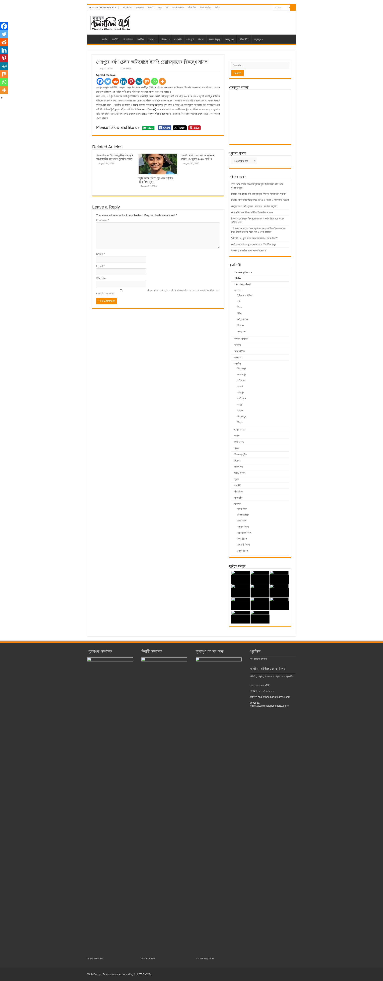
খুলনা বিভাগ (242, 508)
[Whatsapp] (154, 81)
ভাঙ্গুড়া (240, 404)
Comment (102, 220)
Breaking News (243, 272)
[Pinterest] (131, 81)
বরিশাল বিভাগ (243, 526)
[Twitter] (107, 81)
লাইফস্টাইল (127, 7)
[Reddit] (115, 81)
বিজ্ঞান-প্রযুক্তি (205, 7)
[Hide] (1, 97)
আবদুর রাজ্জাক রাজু (95, 958)
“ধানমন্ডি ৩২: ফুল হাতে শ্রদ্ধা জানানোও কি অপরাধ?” (254, 238)
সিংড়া (239, 422)
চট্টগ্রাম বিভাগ (243, 514)
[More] (162, 81)
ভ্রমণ (236, 479)
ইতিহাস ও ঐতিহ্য (245, 295)
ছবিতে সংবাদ (239, 429)
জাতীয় (104, 39)
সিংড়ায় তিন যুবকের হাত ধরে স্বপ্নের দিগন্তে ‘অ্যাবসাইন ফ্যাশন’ (259, 193)
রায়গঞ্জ (240, 410)
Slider (237, 278)
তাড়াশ (240, 386)
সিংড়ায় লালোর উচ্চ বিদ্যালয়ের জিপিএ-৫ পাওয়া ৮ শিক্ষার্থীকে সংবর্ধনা (260, 200)
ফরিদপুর (240, 392)
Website (101, 278)
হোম (94, 39)
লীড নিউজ (238, 491)
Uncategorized (242, 284)
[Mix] (146, 81)
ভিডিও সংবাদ (239, 473)
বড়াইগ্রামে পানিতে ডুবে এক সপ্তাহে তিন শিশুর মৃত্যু (253, 244)
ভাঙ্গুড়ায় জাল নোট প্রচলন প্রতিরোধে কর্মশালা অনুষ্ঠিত (254, 206)
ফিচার (159, 7)
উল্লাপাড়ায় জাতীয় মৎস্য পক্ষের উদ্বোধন (249, 250)
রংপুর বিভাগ (242, 538)
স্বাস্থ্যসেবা (139, 7)
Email (100, 266)
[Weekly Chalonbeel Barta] (110, 22)
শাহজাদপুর (241, 416)
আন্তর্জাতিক (128, 39)
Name (100, 253)
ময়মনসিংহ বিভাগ (244, 532)
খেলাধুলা (190, 39)
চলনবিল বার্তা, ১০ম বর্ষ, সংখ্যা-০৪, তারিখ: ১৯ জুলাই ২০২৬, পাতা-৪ (198, 157)
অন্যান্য (257, 39)
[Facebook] (100, 81)
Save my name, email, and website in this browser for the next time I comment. (158, 292)
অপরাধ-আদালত (178, 7)
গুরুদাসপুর (241, 374)
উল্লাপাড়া (241, 368)
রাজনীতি (115, 39)
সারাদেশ (164, 39)
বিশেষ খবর (238, 466)
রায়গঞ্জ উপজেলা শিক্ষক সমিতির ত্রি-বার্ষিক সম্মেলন (252, 212)
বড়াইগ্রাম (241, 398)
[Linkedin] (123, 81)
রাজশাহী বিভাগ (243, 544)
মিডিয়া (217, 7)
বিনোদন (201, 39)
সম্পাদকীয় (178, 39)
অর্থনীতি (140, 39)
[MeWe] (138, 81)
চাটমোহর (241, 380)
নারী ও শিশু (192, 7)
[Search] (293, 8)
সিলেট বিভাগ (242, 550)
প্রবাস (237, 448)
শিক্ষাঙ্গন (150, 7)
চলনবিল (151, 39)
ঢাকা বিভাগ (241, 520)
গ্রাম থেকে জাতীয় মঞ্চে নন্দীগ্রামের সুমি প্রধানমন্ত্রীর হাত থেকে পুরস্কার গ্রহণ (114, 157)
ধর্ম (167, 7)
